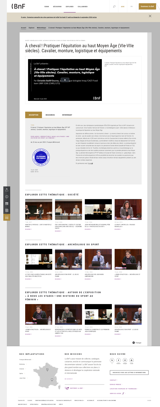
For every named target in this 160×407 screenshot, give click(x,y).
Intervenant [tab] (67, 115)
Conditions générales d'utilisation (44, 400)
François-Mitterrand (25, 359)
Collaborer (83, 7)
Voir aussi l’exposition (50, 137)
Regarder (28, 229)
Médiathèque (41, 28)
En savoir (68, 379)
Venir (46, 7)
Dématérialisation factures (48, 404)
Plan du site (21, 400)
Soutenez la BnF (147, 6)
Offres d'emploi (34, 404)
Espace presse (115, 384)
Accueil (23, 28)
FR (131, 6)
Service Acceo (116, 393)
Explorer (70, 7)
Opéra (21, 373)
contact (113, 380)
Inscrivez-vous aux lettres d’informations (129, 372)
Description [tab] (33, 115)
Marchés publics (22, 404)
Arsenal (21, 369)
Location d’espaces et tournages (123, 389)
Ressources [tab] (50, 115)
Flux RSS (30, 400)
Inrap (89, 163)
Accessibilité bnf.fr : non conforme (106, 400)
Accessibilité (90, 400)
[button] (6, 196)
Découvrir (57, 7)
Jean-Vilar (22, 378)
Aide (122, 7)
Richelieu (22, 364)
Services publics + (79, 400)
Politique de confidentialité (63, 400)
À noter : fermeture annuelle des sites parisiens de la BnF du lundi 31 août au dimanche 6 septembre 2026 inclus (59, 17)
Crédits (61, 404)
